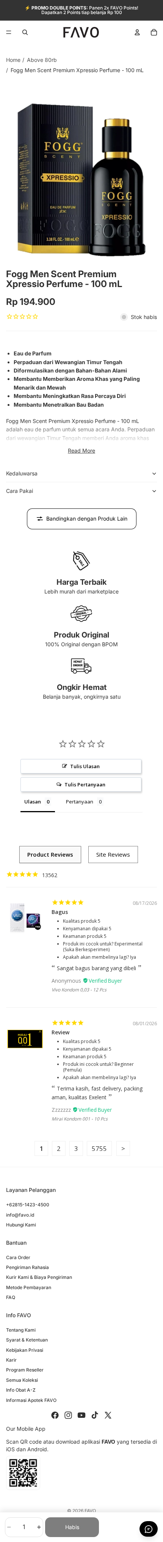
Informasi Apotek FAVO (31, 1400)
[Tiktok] (94, 1415)
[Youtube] (81, 1415)
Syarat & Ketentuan (27, 1340)
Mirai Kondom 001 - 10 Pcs (80, 1119)
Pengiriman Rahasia (27, 1267)
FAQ (10, 1297)
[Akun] (137, 32)
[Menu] (8, 32)
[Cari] (25, 32)
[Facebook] (55, 1415)
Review (60, 1032)
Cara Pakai (19, 491)
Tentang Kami (21, 1330)
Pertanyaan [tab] (79, 801)
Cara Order (18, 1257)
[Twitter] (108, 1415)
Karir (11, 1360)
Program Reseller (25, 1370)
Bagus (60, 911)
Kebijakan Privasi (24, 1350)
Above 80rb (42, 60)
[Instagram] (68, 1415)
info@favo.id (20, 1215)
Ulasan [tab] (32, 801)
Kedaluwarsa (22, 473)
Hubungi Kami (21, 1225)
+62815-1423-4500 (27, 1204)
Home (13, 60)
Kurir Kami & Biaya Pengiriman (39, 1277)
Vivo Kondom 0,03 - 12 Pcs (79, 989)
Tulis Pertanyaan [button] (84, 784)
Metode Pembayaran (28, 1287)
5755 (99, 1148)
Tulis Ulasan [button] (85, 766)
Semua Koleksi (22, 1380)
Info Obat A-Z (21, 1390)
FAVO (90, 1511)
